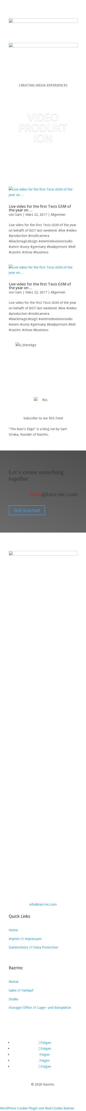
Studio (13, 999)
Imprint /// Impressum (25, 939)
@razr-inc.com (53, 494)
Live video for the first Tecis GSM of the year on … (40, 208)
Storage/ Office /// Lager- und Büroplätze (40, 1007)
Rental (13, 981)
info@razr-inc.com (43, 904)
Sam (18, 214)
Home (13, 930)
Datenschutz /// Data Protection (33, 947)
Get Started (27, 510)
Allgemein (58, 214)
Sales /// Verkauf (21, 990)
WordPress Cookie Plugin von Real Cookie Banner (37, 1108)
